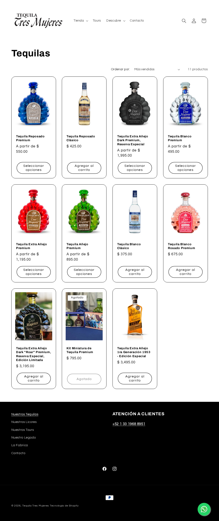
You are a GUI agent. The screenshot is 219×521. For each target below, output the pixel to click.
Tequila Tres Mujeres (35, 506)
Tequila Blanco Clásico (129, 246)
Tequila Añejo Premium (77, 246)
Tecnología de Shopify (64, 506)
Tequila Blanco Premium (179, 138)
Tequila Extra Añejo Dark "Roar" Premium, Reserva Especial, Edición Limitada (33, 354)
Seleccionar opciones (33, 168)
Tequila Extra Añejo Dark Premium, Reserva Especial (132, 140)
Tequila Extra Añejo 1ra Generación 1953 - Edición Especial (134, 352)
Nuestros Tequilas (24, 414)
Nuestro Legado (23, 437)
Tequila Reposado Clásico (81, 138)
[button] (80, 20)
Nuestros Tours (22, 429)
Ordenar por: (120, 69)
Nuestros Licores (24, 422)
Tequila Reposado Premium (30, 138)
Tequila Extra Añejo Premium (31, 246)
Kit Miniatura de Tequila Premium (80, 350)
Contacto (18, 453)
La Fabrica (19, 445)
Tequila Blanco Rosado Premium (181, 246)
